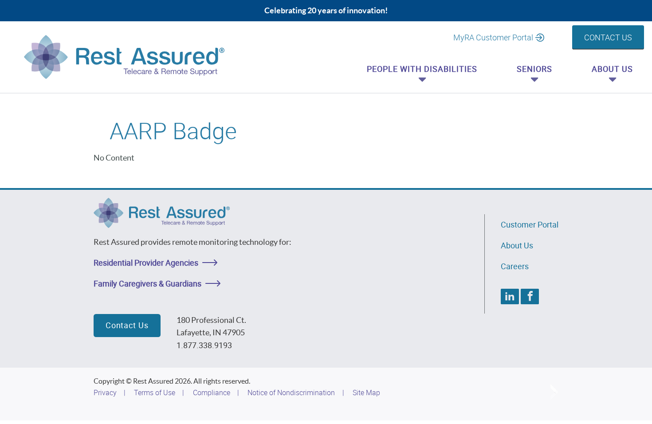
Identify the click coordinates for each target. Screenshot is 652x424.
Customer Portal (529, 224)
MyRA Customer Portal (493, 37)
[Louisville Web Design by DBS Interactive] (554, 392)
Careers (515, 266)
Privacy (105, 392)
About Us (612, 68)
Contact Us (608, 37)
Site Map (366, 392)
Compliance (211, 392)
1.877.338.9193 (204, 345)
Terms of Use (154, 392)
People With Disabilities (422, 68)
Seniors (534, 68)
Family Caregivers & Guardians (147, 283)
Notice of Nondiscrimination (291, 392)
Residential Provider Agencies (146, 262)
